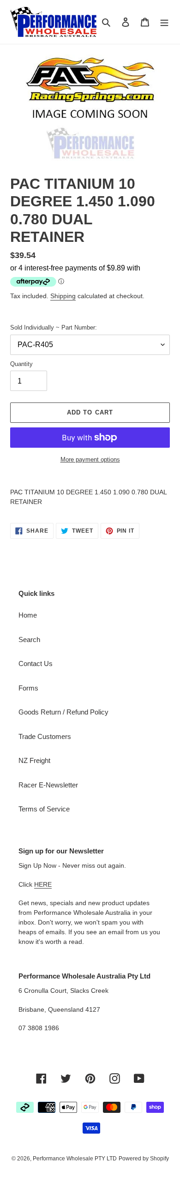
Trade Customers (44, 736)
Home (27, 615)
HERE (43, 884)
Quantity (21, 363)
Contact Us (35, 663)
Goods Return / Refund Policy (63, 712)
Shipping (63, 296)
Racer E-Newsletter (48, 785)
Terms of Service (44, 809)
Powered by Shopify (144, 1158)
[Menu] (164, 22)
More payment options (90, 459)
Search (29, 639)
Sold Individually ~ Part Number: (53, 327)
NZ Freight (34, 760)
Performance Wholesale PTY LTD (75, 1158)
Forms (28, 688)
